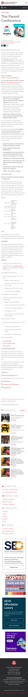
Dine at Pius (14, 620)
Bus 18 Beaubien (7, 341)
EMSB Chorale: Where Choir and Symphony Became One (17, 438)
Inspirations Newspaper (8, 504)
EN (23, 7)
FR (26, 7)
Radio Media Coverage (8, 531)
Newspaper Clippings (8, 533)
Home (3, 692)
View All (22, 410)
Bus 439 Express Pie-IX (9, 343)
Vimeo (4, 521)
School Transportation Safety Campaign (17, 426)
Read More (13, 420)
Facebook (5, 511)
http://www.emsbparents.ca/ (11, 77)
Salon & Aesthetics (14, 625)
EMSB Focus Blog (7, 502)
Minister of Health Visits (17, 415)
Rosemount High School (13, 82)
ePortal (12, 692)
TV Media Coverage (7, 528)
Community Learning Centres (10, 489)
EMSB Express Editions (8, 499)
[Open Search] (26, 3)
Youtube (4, 516)
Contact (7, 692)
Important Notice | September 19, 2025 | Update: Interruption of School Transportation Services (17, 462)
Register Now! (14, 567)
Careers (16, 692)
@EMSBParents (7, 387)
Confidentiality (23, 692)
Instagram (5, 519)
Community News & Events (9, 492)
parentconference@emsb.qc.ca (9, 375)
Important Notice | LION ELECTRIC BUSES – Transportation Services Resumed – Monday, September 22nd (17, 451)
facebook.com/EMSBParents (11, 384)
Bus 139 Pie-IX (6, 345)
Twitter (4, 514)
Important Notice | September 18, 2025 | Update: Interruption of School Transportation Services (17, 472)
